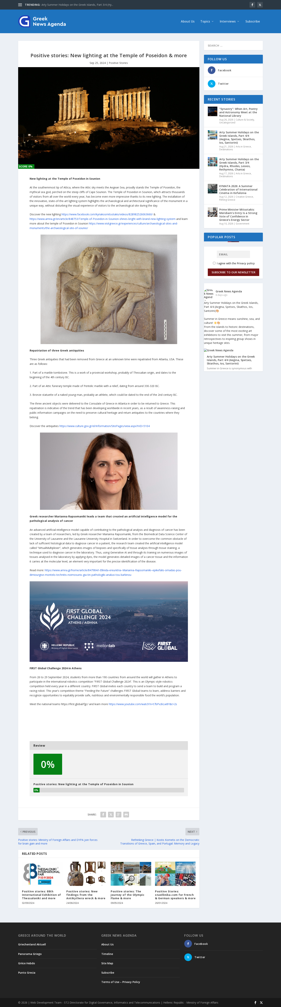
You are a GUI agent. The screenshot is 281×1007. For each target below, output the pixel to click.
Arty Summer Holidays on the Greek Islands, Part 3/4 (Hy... (77, 4)
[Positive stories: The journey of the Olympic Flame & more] (131, 874)
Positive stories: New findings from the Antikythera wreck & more (85, 895)
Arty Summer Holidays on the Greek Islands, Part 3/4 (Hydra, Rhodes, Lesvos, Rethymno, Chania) (239, 164)
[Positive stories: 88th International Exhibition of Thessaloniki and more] (42, 874)
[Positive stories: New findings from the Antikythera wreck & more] (86, 874)
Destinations (226, 149)
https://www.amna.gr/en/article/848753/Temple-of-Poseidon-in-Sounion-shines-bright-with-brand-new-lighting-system (102, 219)
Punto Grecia (26, 972)
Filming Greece (227, 199)
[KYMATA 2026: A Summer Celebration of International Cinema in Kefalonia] (212, 188)
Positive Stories (118, 63)
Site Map (107, 963)
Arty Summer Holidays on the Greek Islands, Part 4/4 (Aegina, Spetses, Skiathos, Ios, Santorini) (239, 137)
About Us (188, 21)
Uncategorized (227, 122)
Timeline (107, 954)
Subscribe (252, 21)
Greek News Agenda (229, 291)
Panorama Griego (30, 954)
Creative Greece (244, 196)
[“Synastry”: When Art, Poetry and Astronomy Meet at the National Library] (212, 111)
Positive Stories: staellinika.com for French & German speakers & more (175, 895)
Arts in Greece (243, 146)
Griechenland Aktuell (32, 944)
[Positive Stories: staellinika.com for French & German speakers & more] (175, 874)
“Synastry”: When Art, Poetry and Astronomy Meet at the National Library (238, 112)
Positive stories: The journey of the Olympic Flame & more (127, 895)
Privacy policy (246, 263)
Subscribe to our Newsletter (233, 272)
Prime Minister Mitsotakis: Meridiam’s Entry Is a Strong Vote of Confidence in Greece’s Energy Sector (238, 215)
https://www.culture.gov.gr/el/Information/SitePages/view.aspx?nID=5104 (104, 426)
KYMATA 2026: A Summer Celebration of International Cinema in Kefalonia (238, 189)
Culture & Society (245, 119)
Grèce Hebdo (26, 963)
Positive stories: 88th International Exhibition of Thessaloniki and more (41, 895)
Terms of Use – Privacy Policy (120, 982)
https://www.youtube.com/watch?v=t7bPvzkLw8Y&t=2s (143, 704)
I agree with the (235, 263)
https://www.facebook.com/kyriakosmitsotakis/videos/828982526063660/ (107, 214)
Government (242, 223)
